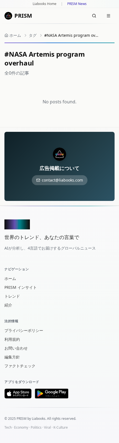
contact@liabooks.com (62, 180)
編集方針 (12, 357)
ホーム (10, 278)
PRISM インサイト (20, 287)
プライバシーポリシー (23, 330)
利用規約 (12, 339)
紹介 (8, 305)
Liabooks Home (44, 4)
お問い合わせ (16, 348)
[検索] (94, 16)
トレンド (12, 296)
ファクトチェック (19, 365)
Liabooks (38, 418)
